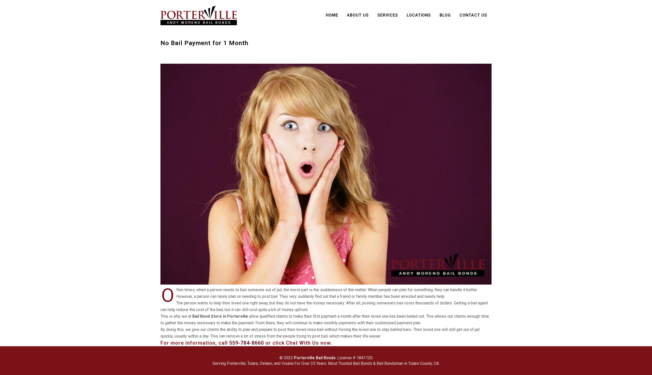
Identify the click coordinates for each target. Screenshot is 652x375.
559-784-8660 (246, 343)
